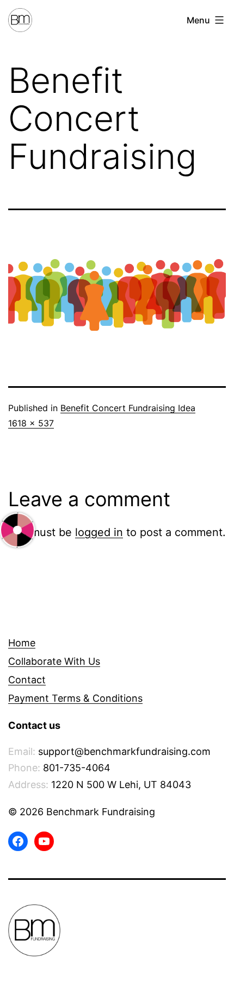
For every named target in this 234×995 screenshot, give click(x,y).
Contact (27, 679)
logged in (99, 532)
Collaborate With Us (54, 661)
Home (21, 642)
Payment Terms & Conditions (75, 698)
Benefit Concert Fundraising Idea (127, 407)
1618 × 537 (31, 423)
